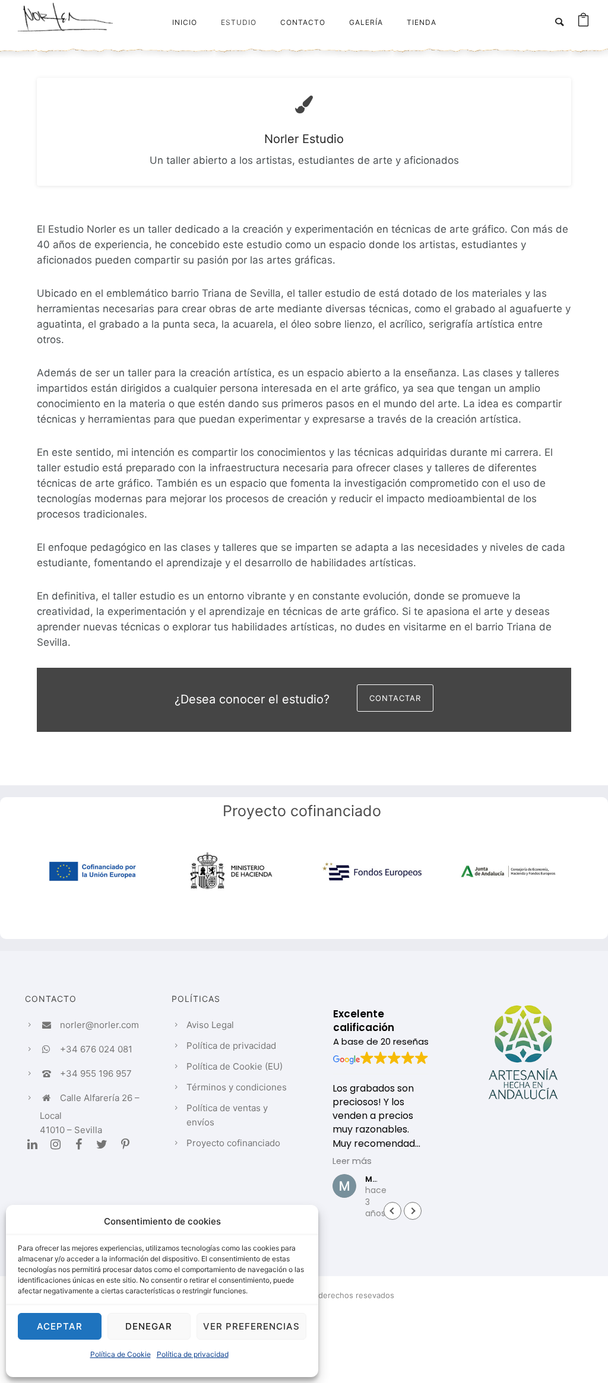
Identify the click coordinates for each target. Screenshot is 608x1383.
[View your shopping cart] (583, 22)
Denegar (148, 1326)
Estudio (238, 22)
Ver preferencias (251, 1326)
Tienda (421, 22)
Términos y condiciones (236, 1087)
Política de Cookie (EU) (234, 1066)
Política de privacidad (193, 1354)
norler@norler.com (99, 1024)
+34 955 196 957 (96, 1073)
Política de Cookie (120, 1354)
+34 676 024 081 (96, 1049)
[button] (413, 1211)
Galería (366, 22)
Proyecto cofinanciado (233, 1143)
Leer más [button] (352, 1161)
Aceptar (60, 1326)
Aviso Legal (210, 1024)
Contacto (302, 22)
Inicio (184, 22)
